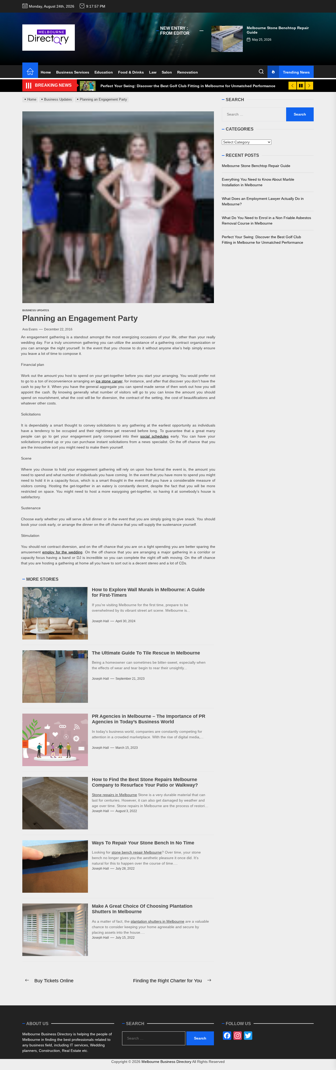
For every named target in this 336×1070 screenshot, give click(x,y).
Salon (167, 72)
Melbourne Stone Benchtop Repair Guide (256, 166)
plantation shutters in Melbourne (157, 921)
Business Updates (35, 310)
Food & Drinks (131, 72)
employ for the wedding (62, 552)
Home (46, 72)
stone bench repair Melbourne (137, 852)
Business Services (72, 72)
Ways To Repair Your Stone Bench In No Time (143, 842)
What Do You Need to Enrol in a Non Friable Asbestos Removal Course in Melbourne (266, 220)
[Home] (30, 72)
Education (103, 72)
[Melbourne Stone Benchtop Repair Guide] (227, 39)
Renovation (187, 72)
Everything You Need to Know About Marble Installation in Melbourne (258, 182)
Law (152, 72)
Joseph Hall (100, 621)
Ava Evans (30, 329)
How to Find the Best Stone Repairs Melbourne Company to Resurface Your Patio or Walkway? (145, 782)
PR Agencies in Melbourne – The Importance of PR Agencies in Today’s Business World (148, 719)
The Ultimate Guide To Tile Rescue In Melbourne (146, 653)
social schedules (154, 436)
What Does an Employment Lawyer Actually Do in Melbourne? (263, 201)
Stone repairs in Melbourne (114, 795)
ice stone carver (109, 381)
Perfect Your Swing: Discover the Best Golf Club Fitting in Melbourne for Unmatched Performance (262, 240)
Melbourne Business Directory (166, 1061)
